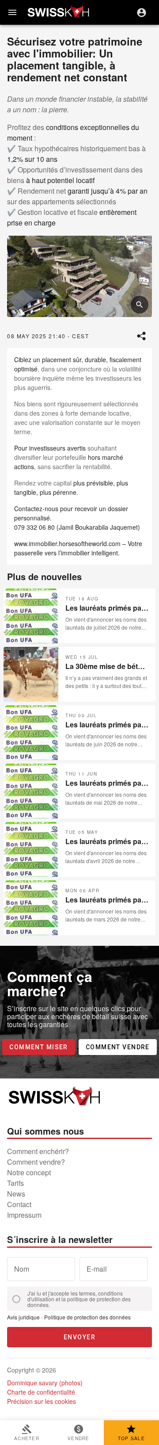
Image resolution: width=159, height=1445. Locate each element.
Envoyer (79, 1337)
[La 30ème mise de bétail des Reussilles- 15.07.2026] (79, 674)
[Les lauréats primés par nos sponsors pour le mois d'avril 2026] (79, 849)
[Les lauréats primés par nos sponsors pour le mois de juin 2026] (79, 732)
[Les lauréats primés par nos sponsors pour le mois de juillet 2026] (79, 616)
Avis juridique (23, 1317)
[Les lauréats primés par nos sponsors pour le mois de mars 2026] (79, 907)
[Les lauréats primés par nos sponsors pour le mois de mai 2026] (79, 791)
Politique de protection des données (87, 1317)
